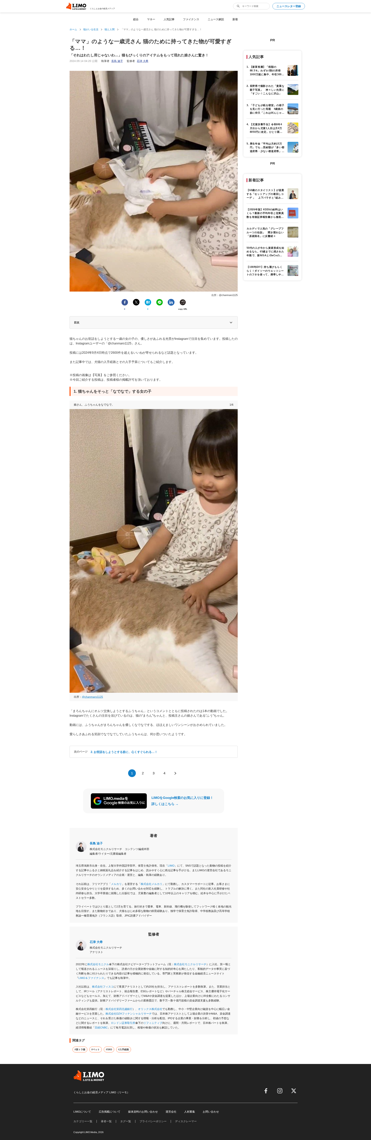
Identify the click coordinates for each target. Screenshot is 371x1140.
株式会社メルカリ (151, 883)
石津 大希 (96, 942)
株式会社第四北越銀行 (119, 1009)
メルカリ (116, 883)
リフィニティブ (152, 1022)
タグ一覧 (125, 1121)
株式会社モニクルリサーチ (190, 964)
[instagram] (280, 1091)
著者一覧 (106, 1121)
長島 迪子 (96, 843)
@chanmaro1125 (92, 696)
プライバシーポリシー (153, 1121)
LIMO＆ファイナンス (91, 977)
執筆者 (112, 61)
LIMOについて (82, 1111)
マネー (151, 19)
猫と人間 (110, 29)
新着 (235, 19)
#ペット (95, 1049)
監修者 (137, 61)
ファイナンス (191, 19)
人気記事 (169, 19)
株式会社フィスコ (103, 986)
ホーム (73, 29)
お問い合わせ (211, 1111)
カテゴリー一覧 (82, 1121)
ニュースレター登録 (289, 6)
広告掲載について (109, 1111)
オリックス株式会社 (150, 1009)
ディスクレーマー (186, 1121)
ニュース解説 (216, 19)
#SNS (109, 1049)
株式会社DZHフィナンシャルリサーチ (129, 1013)
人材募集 (189, 1111)
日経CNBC (101, 1027)
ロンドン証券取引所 (123, 1022)
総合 (136, 19)
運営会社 (171, 1111)
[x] (294, 1091)
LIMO (171, 865)
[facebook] (266, 1091)
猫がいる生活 (90, 29)
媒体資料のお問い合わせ (143, 1111)
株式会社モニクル (98, 964)
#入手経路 (123, 1049)
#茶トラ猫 (80, 1049)
